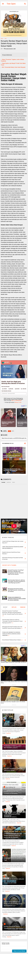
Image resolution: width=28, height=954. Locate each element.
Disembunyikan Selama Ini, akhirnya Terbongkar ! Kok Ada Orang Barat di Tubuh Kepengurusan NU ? (16, 581)
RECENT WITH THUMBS (9, 565)
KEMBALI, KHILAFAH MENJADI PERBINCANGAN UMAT (11, 456)
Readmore (8, 733)
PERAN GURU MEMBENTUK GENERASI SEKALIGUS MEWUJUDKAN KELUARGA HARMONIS (17, 599)
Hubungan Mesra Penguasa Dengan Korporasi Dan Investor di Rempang (13, 791)
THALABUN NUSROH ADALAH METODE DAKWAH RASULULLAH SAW (14, 881)
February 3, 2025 (18, 402)
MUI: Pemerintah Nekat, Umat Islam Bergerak (13, 67)
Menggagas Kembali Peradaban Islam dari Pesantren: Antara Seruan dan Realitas (16, 590)
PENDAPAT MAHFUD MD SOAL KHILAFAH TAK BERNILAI (12, 469)
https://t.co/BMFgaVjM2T (16, 400)
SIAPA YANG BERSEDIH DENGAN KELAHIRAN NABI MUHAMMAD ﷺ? (13, 904)
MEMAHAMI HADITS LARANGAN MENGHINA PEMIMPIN (12, 814)
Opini (6, 38)
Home (2, 38)
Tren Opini (11, 4)
